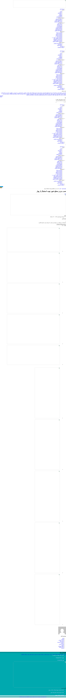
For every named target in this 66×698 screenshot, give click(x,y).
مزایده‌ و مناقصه (59, 16)
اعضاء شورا (60, 44)
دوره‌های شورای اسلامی (58, 43)
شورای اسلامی (61, 644)
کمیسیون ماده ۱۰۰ (58, 36)
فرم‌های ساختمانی (59, 18)
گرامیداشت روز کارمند (48, 94)
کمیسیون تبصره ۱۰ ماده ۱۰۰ (57, 37)
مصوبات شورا (59, 45)
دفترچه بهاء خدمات (58, 29)
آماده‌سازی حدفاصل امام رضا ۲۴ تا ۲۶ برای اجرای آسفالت (56, 92)
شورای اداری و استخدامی (57, 39)
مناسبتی (60, 14)
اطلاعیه (62, 639)
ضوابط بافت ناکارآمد (58, 30)
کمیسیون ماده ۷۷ (59, 35)
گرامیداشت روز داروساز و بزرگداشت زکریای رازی (13, 92)
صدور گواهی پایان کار (58, 20)
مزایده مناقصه (61, 647)
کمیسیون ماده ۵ (59, 32)
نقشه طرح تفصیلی (58, 28)
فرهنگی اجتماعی (61, 646)
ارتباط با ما (62, 46)
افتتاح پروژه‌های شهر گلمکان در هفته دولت (12, 93)
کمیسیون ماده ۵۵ (59, 34)
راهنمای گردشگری (61, 47)
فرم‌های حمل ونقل (58, 19)
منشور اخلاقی (59, 23)
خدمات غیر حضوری (60, 642)
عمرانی (60, 53)
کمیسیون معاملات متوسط (57, 41)
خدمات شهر (60, 54)
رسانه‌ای (60, 55)
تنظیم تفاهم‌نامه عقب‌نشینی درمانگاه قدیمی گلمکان (35, 94)
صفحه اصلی (62, 50)
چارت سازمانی (59, 24)
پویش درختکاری (61, 640)
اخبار (61, 52)
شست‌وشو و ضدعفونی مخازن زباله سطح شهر (53, 93)
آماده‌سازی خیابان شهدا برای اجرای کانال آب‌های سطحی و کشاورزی (34, 92)
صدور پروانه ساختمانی (58, 21)
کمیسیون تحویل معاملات (57, 40)
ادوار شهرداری (59, 25)
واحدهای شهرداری (59, 27)
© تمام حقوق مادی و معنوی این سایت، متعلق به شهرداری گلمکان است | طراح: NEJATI (33, 696)
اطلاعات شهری (59, 26)
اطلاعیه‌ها (60, 15)
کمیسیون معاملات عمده (58, 38)
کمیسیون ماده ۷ (59, 33)
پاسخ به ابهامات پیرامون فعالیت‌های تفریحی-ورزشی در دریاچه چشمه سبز (32, 93)
